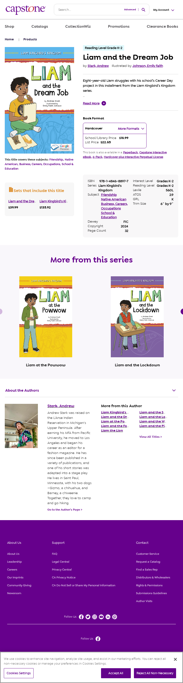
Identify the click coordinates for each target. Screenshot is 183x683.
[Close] (175, 659)
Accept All (115, 673)
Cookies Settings (19, 673)
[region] (91, 667)
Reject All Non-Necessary (155, 673)
